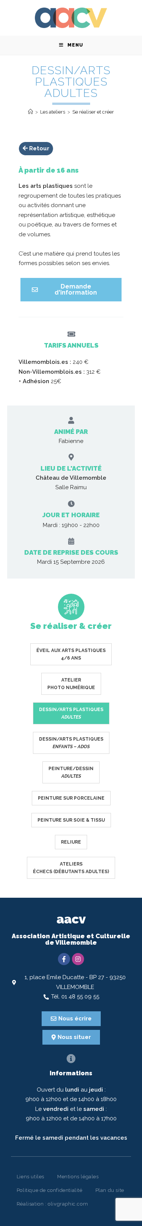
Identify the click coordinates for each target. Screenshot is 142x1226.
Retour (38, 148)
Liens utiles (30, 1176)
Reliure (71, 842)
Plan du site (109, 1190)
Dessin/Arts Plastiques (71, 713)
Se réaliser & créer (71, 626)
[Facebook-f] (64, 959)
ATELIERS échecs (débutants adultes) (71, 867)
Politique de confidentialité (50, 1190)
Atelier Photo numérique (71, 683)
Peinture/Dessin (71, 772)
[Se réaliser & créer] (71, 607)
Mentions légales (78, 1176)
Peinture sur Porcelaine (71, 798)
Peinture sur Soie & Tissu (71, 820)
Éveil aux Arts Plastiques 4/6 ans (71, 654)
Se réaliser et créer (93, 112)
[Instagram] (78, 959)
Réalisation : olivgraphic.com (52, 1204)
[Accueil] (30, 112)
